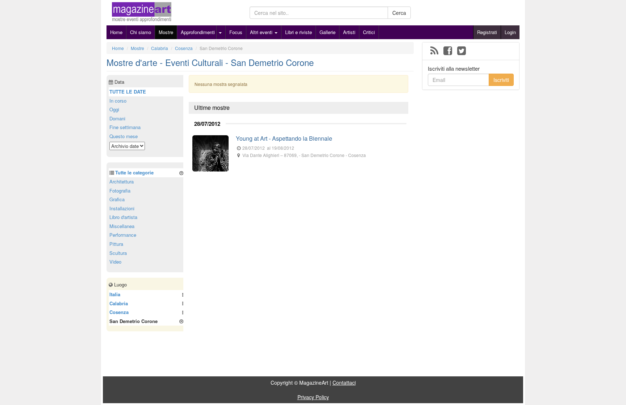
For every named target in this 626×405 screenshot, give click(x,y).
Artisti (349, 32)
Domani (117, 118)
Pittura (116, 243)
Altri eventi (262, 32)
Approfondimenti (198, 32)
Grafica (117, 199)
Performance (122, 234)
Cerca (399, 12)
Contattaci (344, 382)
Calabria (118, 303)
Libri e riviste (298, 32)
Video (115, 261)
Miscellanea (121, 226)
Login (510, 32)
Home (116, 32)
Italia (114, 294)
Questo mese (123, 136)
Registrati (487, 32)
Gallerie (327, 32)
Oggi (114, 109)
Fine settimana (125, 127)
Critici (369, 32)
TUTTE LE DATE (127, 91)
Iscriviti (501, 79)
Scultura (118, 252)
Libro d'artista (123, 217)
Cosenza (119, 312)
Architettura (121, 181)
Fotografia (119, 190)
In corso (117, 100)
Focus (235, 32)
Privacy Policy (313, 397)
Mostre (166, 32)
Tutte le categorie (134, 172)
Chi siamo (140, 32)
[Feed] (434, 51)
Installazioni (121, 208)
